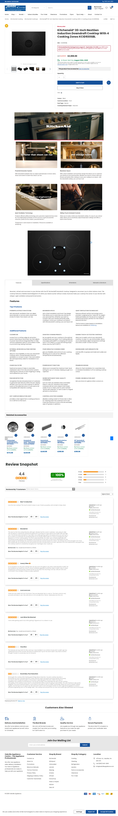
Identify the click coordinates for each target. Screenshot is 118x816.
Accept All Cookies (107, 812)
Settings (79, 812)
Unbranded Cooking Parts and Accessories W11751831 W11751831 (12, 442)
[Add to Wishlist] (109, 83)
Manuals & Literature (99, 283)
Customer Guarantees (34, 779)
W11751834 (43, 445)
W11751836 (77, 445)
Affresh (51, 776)
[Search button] (89, 8)
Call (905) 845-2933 (102, 763)
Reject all (91, 812)
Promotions (30, 764)
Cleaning (74, 761)
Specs (45, 283)
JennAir (51, 767)
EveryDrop (52, 779)
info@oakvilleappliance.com (105, 766)
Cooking (73, 758)
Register (101, 8)
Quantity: (60, 73)
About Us (30, 761)
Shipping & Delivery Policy (62, 64)
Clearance (74, 773)
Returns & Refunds (33, 767)
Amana (51, 773)
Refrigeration (75, 764)
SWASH (51, 784)
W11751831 (9, 446)
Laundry (73, 767)
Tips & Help (79, 14)
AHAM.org (93, 325)
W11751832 (26, 446)
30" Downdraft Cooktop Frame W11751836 (79, 441)
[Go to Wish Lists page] (106, 8)
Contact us (30, 758)
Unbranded (52, 764)
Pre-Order (74, 776)
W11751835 (60, 445)
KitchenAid (52, 758)
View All (51, 787)
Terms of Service (32, 770)
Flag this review (44, 517)
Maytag (51, 770)
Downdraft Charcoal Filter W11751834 (46, 441)
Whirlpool (52, 761)
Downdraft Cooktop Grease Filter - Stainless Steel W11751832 (29, 442)
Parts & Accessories (77, 770)
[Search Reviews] (73, 489)
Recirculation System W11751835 (62, 441)
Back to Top (21, 701)
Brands (21, 14)
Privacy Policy (31, 773)
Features (18, 283)
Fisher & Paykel (54, 782)
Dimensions (72, 283)
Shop (13, 14)
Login (95, 8)
